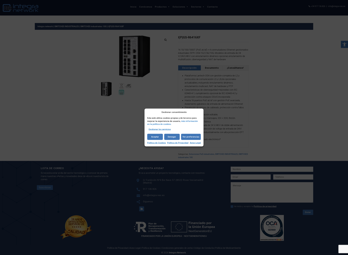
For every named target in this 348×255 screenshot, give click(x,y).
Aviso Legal (195, 142)
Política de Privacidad (177, 142)
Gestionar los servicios (160, 129)
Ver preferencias (191, 137)
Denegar (172, 137)
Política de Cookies (156, 142)
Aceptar (155, 137)
